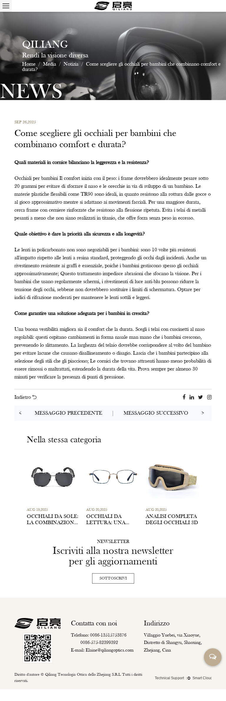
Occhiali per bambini (36, 178)
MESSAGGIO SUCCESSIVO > (164, 413)
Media (49, 64)
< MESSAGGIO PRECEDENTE (60, 413)
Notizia (71, 64)
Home (29, 64)
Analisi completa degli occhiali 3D (172, 520)
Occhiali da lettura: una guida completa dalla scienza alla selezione (110, 520)
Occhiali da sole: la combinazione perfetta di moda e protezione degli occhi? (53, 520)
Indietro (23, 397)
